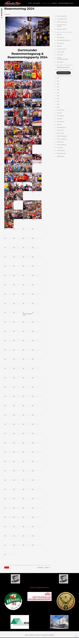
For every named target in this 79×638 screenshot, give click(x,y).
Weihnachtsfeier (61, 150)
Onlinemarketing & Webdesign (47, 634)
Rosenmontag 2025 (62, 29)
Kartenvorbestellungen (63, 72)
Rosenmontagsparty (62, 136)
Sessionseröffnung (61, 144)
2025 (58, 104)
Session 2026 (60, 141)
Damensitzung (60, 37)
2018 (58, 84)
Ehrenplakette (60, 115)
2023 (58, 98)
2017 (58, 81)
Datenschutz (31, 634)
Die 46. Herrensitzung (62, 21)
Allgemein (59, 34)
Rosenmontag (60, 51)
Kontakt (26, 634)
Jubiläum (59, 46)
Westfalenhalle (60, 156)
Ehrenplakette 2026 (62, 19)
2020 (58, 89)
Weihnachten (60, 62)
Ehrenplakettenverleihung (63, 40)
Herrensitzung (60, 43)
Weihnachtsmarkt (61, 153)
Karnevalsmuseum (61, 49)
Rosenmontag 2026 (62, 16)
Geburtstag (59, 118)
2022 (58, 95)
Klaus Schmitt (60, 130)
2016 (58, 78)
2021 (58, 92)
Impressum (37, 634)
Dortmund (59, 112)
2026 (58, 107)
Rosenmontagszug (61, 139)
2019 (58, 86)
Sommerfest (60, 54)
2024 (58, 101)
